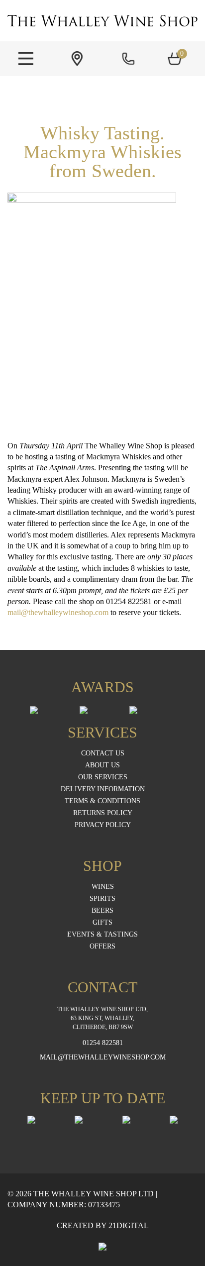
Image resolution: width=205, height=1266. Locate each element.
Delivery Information (103, 789)
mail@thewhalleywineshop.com (57, 612)
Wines (103, 886)
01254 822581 (103, 1043)
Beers (102, 910)
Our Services (102, 777)
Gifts (102, 922)
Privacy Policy (103, 825)
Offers (102, 946)
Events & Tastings (102, 934)
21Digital (128, 1225)
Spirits (102, 898)
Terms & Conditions (102, 801)
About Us (102, 765)
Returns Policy (102, 813)
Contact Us (102, 753)
